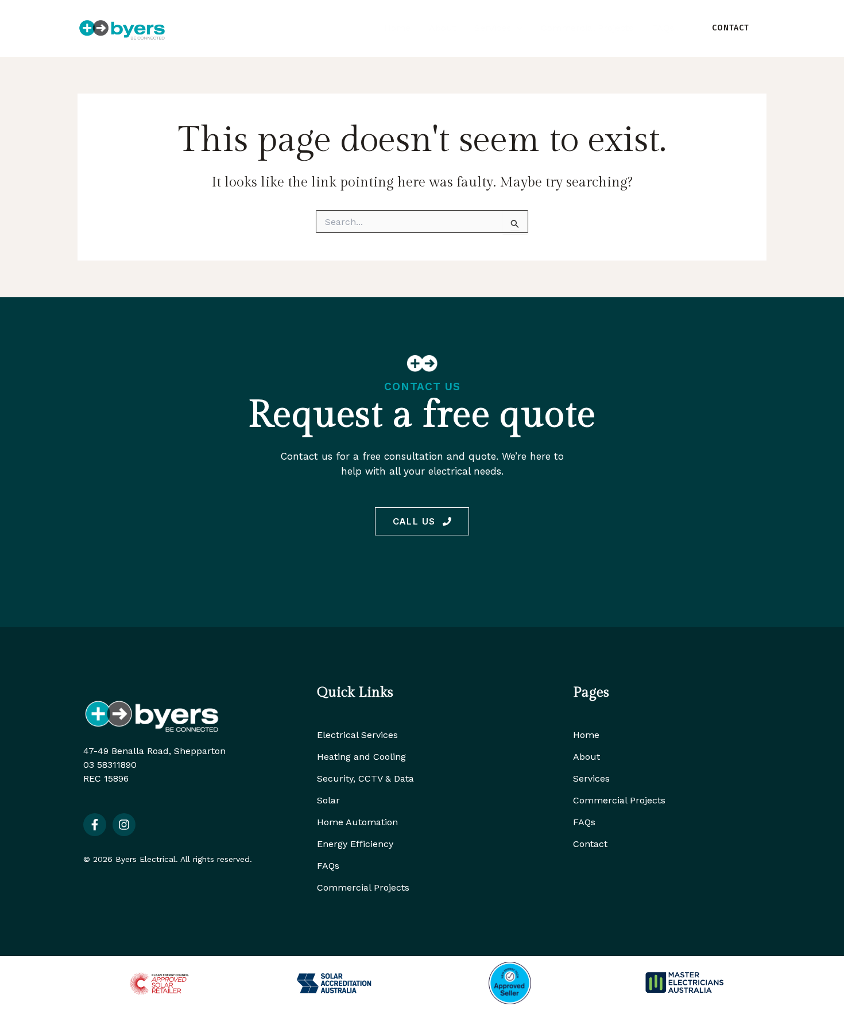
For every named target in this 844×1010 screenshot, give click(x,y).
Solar (328, 800)
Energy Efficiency (355, 843)
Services (591, 778)
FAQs (328, 865)
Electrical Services (357, 734)
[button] (516, 28)
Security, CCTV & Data (365, 778)
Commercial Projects (363, 887)
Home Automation (357, 822)
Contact (590, 843)
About (586, 756)
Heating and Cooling (361, 756)
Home (586, 734)
